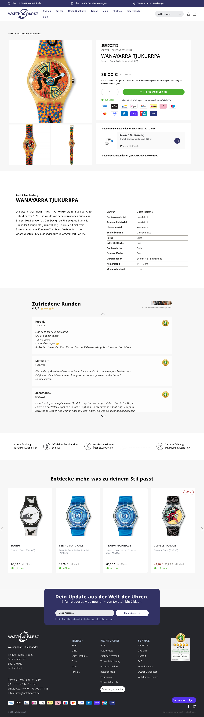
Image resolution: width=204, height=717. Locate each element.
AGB (102, 645)
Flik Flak (76, 671)
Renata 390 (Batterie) (132, 135)
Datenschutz (106, 650)
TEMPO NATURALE (71, 545)
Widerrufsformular (109, 682)
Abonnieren (130, 613)
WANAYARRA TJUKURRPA (29, 33)
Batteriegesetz (107, 671)
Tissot (75, 661)
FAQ (140, 661)
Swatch (75, 645)
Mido (74, 666)
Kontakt (142, 656)
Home (10, 33)
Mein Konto (143, 645)
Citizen (75, 650)
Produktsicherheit (109, 666)
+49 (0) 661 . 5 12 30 (29, 679)
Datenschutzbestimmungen (99, 619)
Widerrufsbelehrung (110, 661)
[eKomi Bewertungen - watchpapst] (180, 647)
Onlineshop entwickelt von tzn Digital (179, 712)
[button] (47, 11)
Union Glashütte (79, 656)
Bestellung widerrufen (113, 689)
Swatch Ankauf (145, 666)
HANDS (16, 545)
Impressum (106, 677)
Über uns (142, 650)
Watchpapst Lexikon (148, 677)
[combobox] (169, 14)
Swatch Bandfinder (147, 671)
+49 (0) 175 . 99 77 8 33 (35, 688)
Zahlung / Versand (109, 656)
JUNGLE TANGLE (165, 545)
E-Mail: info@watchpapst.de (24, 693)
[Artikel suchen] (180, 14)
